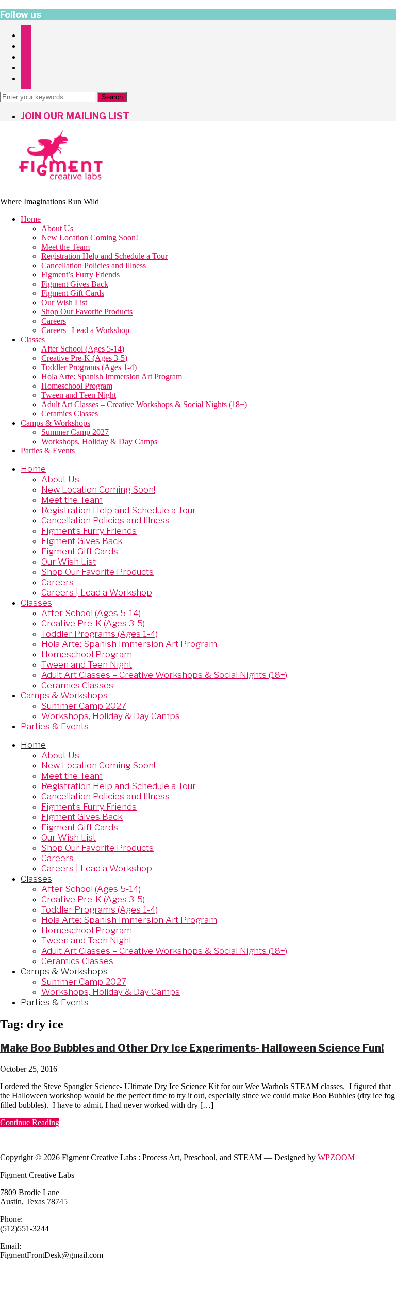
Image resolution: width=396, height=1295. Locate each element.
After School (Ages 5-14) (82, 348)
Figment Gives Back (74, 283)
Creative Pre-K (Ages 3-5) (84, 358)
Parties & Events (48, 450)
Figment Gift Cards (72, 293)
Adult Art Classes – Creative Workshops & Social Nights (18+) (144, 404)
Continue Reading (29, 1122)
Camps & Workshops (55, 422)
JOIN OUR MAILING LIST (75, 116)
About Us (57, 228)
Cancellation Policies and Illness (93, 265)
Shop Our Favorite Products (87, 311)
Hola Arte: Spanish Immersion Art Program (111, 376)
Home (31, 219)
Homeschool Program (76, 385)
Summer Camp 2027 (75, 432)
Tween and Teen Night (78, 395)
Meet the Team (65, 246)
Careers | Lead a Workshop (85, 330)
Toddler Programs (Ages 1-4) (89, 367)
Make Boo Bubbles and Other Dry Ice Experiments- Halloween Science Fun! (192, 1048)
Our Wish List (64, 302)
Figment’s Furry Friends (80, 274)
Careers (53, 321)
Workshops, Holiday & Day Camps (99, 441)
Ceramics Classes (69, 413)
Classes (33, 339)
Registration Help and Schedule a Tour (104, 256)
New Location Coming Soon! (89, 237)
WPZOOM (336, 1157)
